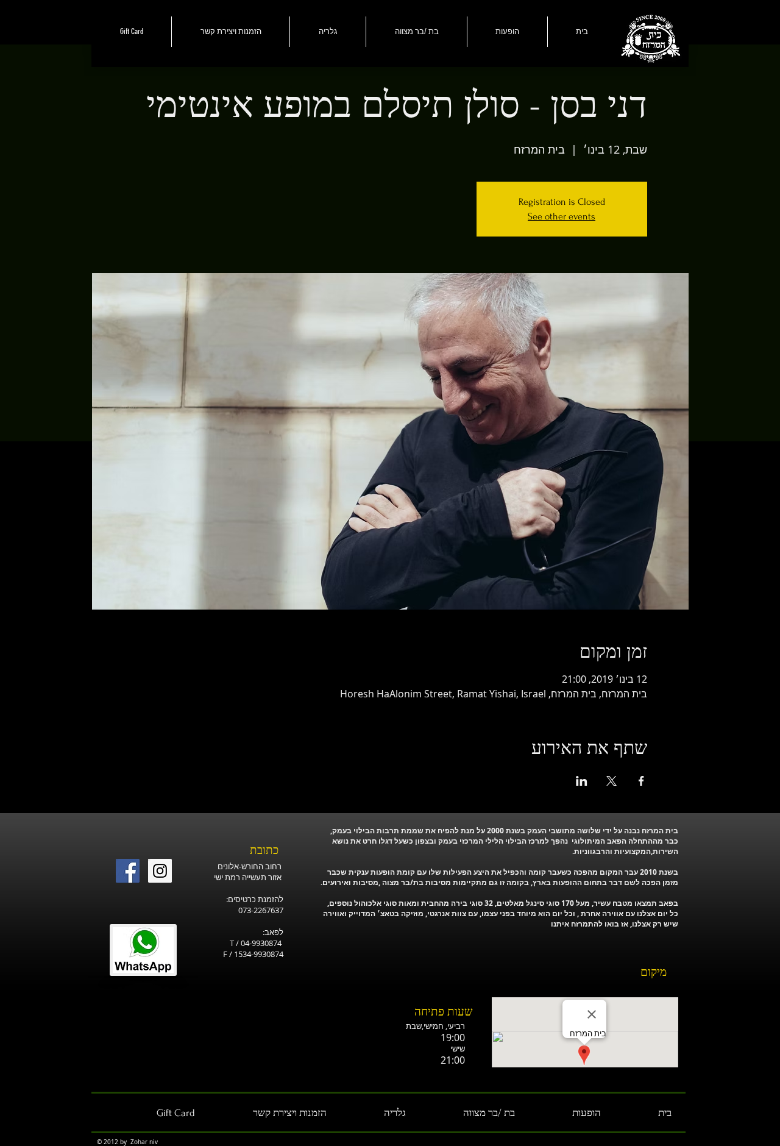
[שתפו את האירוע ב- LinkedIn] (581, 781)
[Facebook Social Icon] (128, 871)
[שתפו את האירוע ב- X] (611, 781)
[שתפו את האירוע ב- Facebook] (641, 781)
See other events (561, 216)
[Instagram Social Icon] (160, 871)
